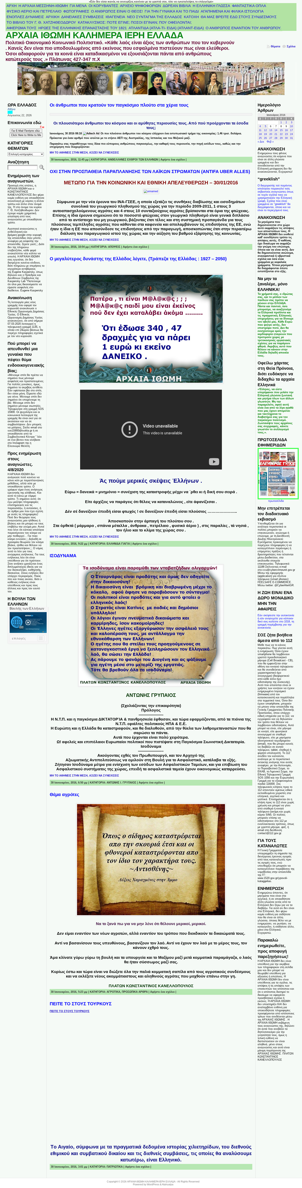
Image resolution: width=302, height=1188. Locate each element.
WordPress (153, 1184)
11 (260, 130)
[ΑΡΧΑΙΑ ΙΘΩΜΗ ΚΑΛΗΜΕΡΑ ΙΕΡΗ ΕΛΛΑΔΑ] (151, 81)
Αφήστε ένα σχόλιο (172, 159)
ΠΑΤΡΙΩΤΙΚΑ (115, 1166)
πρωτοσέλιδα (276, 500)
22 (281, 134)
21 (275, 134)
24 (291, 134)
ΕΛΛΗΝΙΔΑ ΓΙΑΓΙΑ (118, 543)
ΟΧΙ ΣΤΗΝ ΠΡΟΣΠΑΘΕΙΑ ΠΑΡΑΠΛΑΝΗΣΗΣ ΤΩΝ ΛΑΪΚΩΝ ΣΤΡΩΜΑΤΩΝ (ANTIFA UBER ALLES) (150, 171)
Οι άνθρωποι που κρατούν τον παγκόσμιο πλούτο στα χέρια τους (119, 105)
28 (275, 138)
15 (281, 130)
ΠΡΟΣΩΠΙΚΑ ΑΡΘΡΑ (135, 991)
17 (291, 130)
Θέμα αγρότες (64, 794)
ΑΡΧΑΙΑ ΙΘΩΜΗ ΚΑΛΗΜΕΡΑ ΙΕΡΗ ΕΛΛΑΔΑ (94, 35)
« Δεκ (261, 141)
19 (265, 134)
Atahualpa (167, 1184)
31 (291, 138)
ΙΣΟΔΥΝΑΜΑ (63, 555)
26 (265, 138)
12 (265, 130)
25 (260, 138)
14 (275, 130)
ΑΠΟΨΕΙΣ (114, 246)
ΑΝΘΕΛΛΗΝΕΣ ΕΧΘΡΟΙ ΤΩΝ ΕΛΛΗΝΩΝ (133, 159)
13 (270, 130)
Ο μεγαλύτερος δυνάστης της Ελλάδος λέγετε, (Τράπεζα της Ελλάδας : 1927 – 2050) (138, 258)
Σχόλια (291, 46)
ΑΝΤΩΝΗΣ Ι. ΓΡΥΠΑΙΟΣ (121, 782)
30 (286, 138)
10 (291, 126)
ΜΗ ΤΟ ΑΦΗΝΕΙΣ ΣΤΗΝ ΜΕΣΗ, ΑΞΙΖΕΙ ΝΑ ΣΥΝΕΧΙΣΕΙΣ (84, 152)
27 (270, 138)
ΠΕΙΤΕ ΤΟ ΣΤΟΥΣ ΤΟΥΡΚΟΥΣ (81, 1003)
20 (270, 134)
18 (260, 134)
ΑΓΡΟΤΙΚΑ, (114, 991)
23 (286, 134)
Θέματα (275, 46)
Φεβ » (270, 141)
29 (281, 138)
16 (286, 130)
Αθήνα (11, 109)
